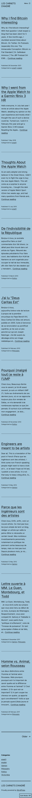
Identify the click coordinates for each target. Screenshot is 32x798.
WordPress (21, 790)
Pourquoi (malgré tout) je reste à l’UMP (14, 374)
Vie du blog (5, 775)
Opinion (14, 487)
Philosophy (15, 351)
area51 (14, 68)
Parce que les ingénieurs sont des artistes (13, 511)
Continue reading (15, 58)
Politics (14, 278)
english (19, 68)
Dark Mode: (24, 795)
